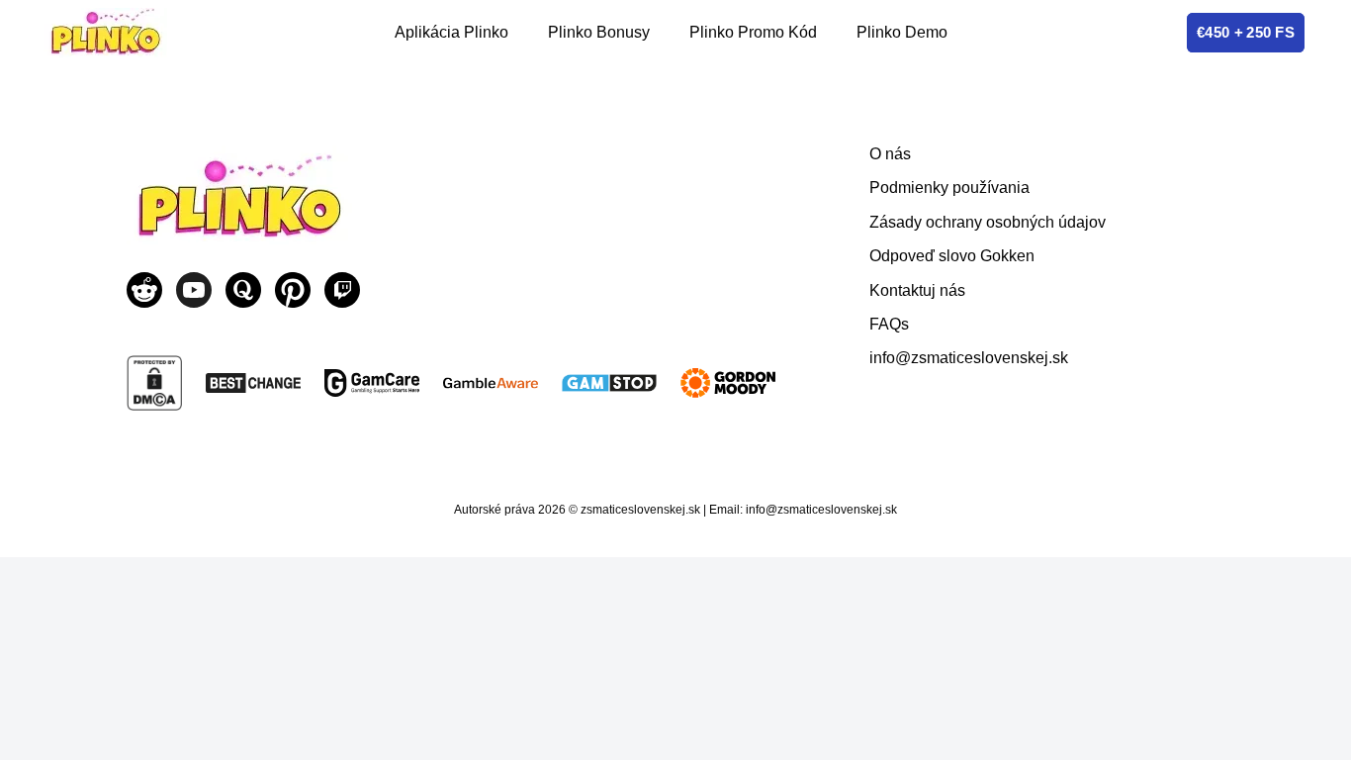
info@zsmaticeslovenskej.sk (968, 357)
